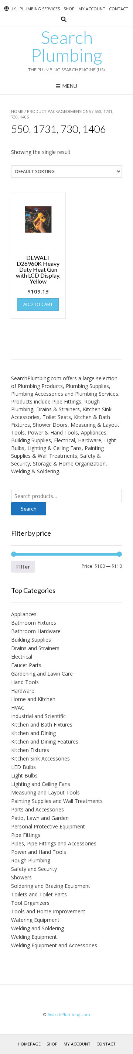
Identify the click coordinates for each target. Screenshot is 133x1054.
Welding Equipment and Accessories (54, 945)
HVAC (17, 707)
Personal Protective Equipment (48, 826)
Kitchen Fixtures (30, 749)
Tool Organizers (30, 902)
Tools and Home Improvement (48, 911)
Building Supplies (31, 639)
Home (17, 111)
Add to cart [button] (38, 304)
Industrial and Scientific (38, 716)
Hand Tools (25, 682)
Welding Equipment (34, 936)
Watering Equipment (35, 919)
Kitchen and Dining (33, 733)
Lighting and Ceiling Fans (40, 783)
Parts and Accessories (37, 809)
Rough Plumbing (30, 860)
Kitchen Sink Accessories (40, 758)
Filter (23, 566)
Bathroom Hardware (36, 631)
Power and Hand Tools (38, 851)
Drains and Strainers (35, 648)
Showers (21, 877)
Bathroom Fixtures (33, 622)
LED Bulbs (23, 766)
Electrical (21, 656)
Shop (69, 8)
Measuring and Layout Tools (45, 792)
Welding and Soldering (37, 928)
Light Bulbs (24, 775)
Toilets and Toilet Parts (39, 894)
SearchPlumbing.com (69, 1014)
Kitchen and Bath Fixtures (41, 724)
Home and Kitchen (33, 699)
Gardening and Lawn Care (42, 673)
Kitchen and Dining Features (44, 741)
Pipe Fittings (25, 834)
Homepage (29, 1044)
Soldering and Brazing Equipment (50, 885)
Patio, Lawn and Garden (40, 817)
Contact (118, 8)
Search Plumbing (66, 46)
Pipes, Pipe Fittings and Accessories (53, 843)
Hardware (22, 690)
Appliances (24, 614)
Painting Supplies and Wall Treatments (57, 800)
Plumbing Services (40, 8)
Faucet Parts (26, 665)
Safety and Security (34, 868)
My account (91, 8)
